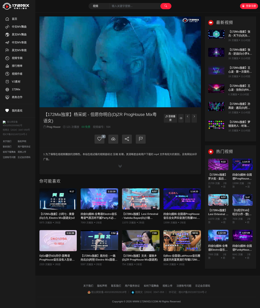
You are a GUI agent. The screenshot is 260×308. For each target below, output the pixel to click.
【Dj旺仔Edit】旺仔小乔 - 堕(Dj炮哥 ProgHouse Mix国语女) (242, 212)
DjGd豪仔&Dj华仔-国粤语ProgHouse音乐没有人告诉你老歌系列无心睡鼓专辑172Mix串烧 (57, 258)
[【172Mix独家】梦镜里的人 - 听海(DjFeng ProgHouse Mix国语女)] (216, 124)
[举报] (141, 139)
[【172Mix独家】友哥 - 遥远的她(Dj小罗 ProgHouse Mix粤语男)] (194, 118)
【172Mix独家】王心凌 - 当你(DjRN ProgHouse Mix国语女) (239, 88)
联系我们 (7, 147)
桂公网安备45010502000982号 (12, 124)
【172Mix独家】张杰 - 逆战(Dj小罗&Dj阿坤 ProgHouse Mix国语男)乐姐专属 (240, 52)
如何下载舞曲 (9, 152)
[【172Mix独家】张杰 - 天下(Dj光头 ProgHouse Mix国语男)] (216, 34)
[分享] (127, 139)
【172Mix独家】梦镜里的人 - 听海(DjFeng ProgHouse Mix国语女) (239, 124)
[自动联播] (181, 118)
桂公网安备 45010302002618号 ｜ (110, 292)
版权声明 (22, 141)
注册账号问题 (9, 157)
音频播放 (171, 118)
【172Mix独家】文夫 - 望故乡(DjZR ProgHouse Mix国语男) (140, 257)
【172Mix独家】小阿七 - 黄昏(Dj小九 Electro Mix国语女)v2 (57, 215)
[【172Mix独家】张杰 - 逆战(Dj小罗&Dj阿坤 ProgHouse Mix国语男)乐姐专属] (216, 52)
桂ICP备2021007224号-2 (15, 134)
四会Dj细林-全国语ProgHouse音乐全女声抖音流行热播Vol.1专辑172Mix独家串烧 (181, 216)
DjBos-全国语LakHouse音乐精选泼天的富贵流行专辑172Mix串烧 (181, 258)
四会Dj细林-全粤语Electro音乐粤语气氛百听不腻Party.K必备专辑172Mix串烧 (99, 216)
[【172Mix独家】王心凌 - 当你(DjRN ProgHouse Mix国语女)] (216, 88)
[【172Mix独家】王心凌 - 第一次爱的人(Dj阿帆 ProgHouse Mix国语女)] (216, 70)
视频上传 (22, 152)
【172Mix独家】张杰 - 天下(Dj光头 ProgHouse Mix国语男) (239, 34)
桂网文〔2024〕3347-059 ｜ (151, 292)
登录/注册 (251, 6)
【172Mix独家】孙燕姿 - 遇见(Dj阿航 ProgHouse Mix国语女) (239, 106)
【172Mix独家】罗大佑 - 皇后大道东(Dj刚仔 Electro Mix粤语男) (217, 177)
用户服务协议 (24, 147)
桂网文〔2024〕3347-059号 (16, 130)
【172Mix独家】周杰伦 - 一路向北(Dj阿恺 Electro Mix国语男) (98, 258)
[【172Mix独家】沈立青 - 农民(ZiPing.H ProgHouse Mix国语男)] (187, 118)
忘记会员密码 (24, 157)
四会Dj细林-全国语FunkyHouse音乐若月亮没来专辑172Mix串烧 (242, 248)
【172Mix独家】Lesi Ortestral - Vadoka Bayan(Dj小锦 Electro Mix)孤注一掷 (140, 216)
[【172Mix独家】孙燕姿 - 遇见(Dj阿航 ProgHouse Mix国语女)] (216, 106)
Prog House (53, 126)
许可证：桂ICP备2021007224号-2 (188, 292)
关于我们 (7, 141)
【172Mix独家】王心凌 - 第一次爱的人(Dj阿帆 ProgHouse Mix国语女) (240, 70)
